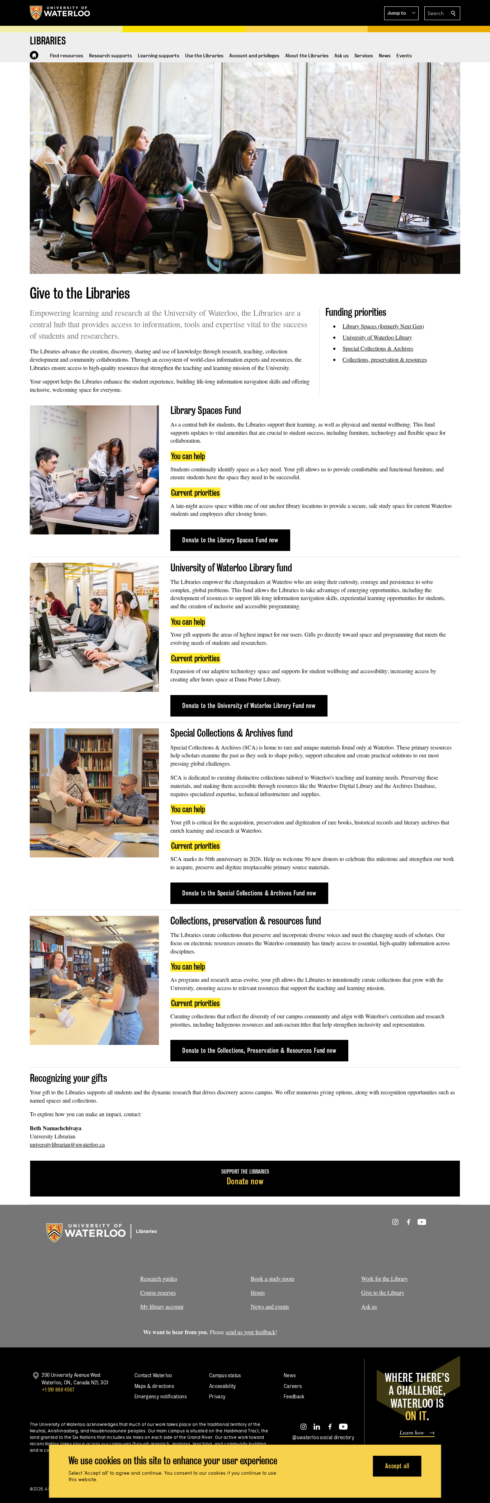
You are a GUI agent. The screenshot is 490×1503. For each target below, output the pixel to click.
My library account (161, 1306)
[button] (401, 13)
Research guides (158, 1278)
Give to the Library (382, 1292)
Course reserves (158, 1292)
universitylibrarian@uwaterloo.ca (67, 1144)
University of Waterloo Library (377, 337)
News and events (270, 1306)
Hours (258, 1292)
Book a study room (272, 1278)
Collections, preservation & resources (385, 359)
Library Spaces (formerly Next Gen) (383, 326)
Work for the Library (384, 1278)
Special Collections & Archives (378, 348)
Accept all (397, 1466)
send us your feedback (250, 1332)
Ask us (369, 1306)
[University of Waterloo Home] (60, 13)
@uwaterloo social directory (323, 1437)
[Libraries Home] (34, 55)
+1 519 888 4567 (58, 1390)
